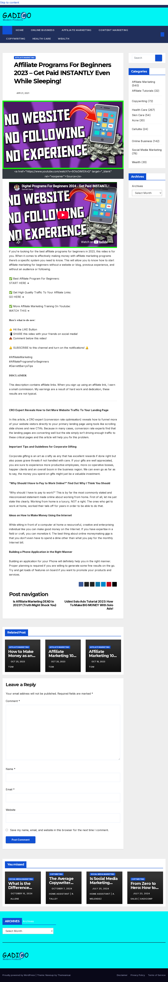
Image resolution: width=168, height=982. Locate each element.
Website (10, 809)
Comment (13, 701)
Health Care (41, 38)
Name (10, 769)
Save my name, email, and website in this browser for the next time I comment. (59, 830)
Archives (137, 186)
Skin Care (138, 115)
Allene (14, 899)
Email (10, 789)
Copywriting (15, 38)
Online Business (43, 30)
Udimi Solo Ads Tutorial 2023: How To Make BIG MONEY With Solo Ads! (88, 605)
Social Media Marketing (147, 149)
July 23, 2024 (142, 893)
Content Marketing (113, 30)
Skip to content (9, 2)
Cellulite (137, 129)
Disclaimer (122, 975)
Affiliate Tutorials (142, 90)
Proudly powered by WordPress (19, 975)
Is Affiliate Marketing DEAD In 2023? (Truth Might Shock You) (34, 603)
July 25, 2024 (101, 888)
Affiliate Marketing (76, 30)
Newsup (49, 975)
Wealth (63, 38)
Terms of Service (157, 975)
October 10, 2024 (21, 893)
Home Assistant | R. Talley (61, 896)
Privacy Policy (138, 975)
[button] (157, 34)
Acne (135, 120)
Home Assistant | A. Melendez (102, 896)
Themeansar (64, 975)
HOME (20, 30)
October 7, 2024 (62, 888)
